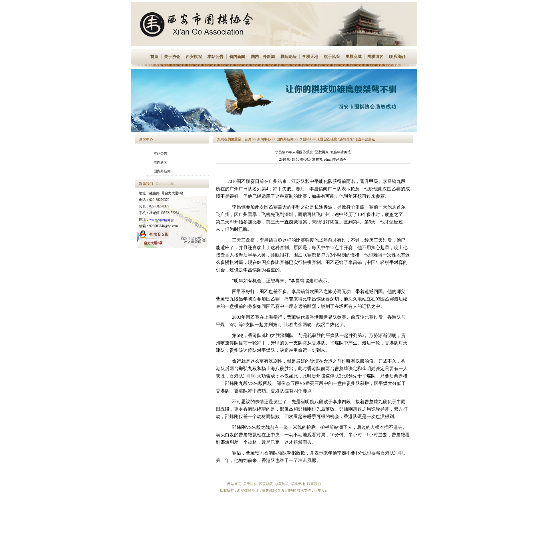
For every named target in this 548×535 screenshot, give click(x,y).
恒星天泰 (321, 490)
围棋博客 (375, 56)
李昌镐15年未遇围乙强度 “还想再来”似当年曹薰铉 (337, 139)
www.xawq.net (159, 219)
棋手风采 (332, 56)
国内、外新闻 (263, 56)
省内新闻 (237, 56)
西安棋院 (194, 56)
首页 (154, 56)
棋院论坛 (289, 56)
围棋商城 (354, 56)
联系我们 (397, 56)
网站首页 (234, 484)
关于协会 (172, 56)
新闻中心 (146, 140)
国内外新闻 (162, 171)
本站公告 (215, 56)
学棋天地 (310, 56)
